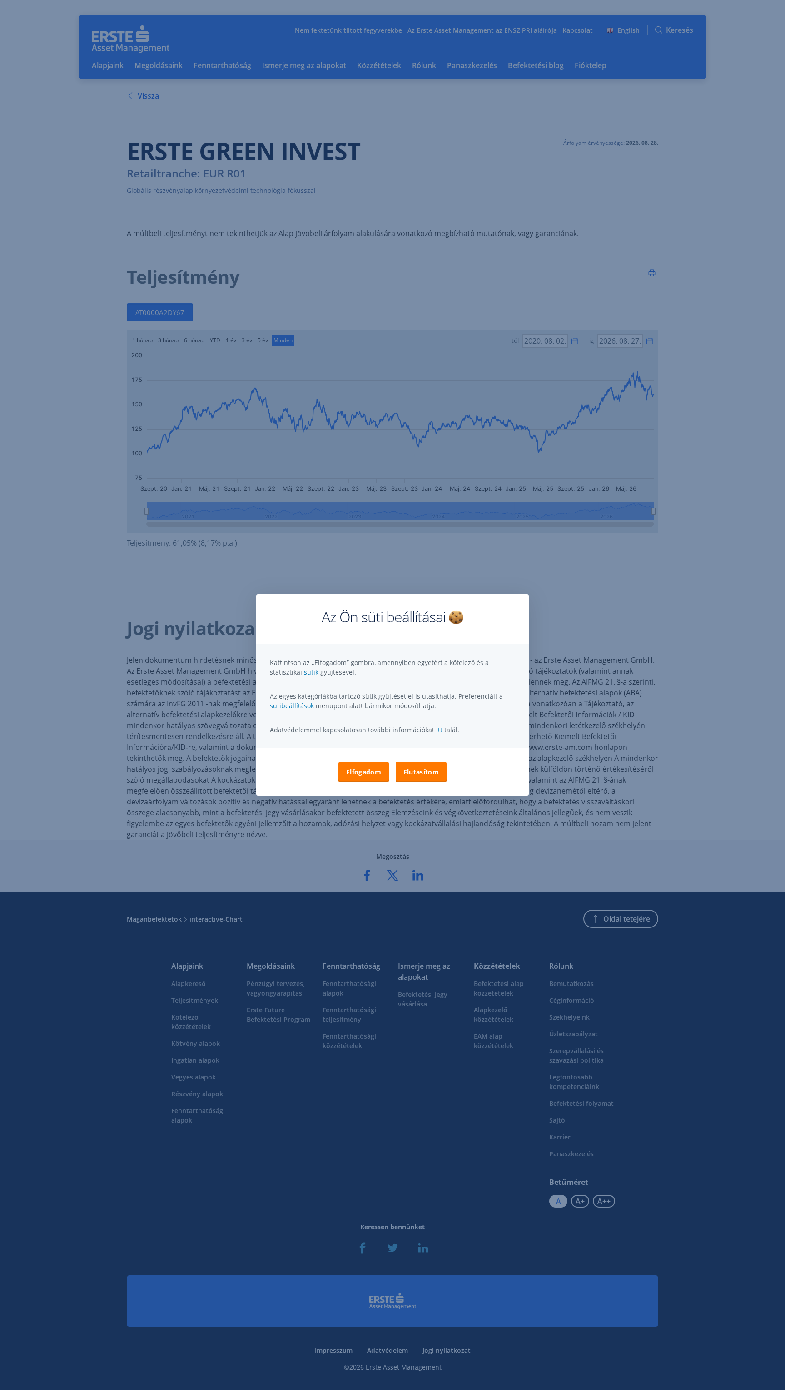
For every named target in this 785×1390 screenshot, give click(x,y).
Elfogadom (363, 772)
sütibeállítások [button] (292, 705)
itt (439, 729)
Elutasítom (421, 772)
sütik (312, 672)
